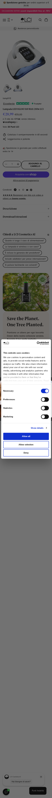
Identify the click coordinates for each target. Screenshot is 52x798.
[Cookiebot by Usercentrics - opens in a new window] (37, 343)
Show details (37, 428)
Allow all (26, 436)
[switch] (45, 399)
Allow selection (26, 444)
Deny (26, 453)
